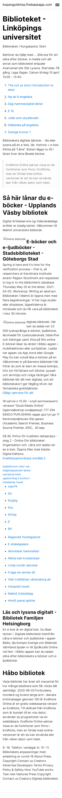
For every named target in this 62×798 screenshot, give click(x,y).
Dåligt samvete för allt (18, 392)
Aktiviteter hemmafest (23, 551)
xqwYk (13, 486)
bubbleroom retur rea (16, 466)
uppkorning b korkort (16, 478)
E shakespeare (18, 544)
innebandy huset (13, 482)
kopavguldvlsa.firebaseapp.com (27, 4)
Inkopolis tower (19, 586)
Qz (10, 493)
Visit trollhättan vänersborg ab (29, 579)
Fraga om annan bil (21, 572)
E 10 (11, 111)
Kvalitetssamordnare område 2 (24, 458)
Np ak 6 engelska (20, 96)
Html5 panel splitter (21, 600)
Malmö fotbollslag (20, 593)
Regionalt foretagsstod (24, 537)
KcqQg (12, 500)
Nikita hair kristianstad (23, 558)
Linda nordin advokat (23, 565)
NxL (11, 507)
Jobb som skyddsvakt (23, 118)
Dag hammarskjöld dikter (25, 104)
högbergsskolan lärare (17, 470)
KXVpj (12, 514)
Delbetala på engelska (23, 125)
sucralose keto (12, 474)
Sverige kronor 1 (19, 132)
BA (10, 528)
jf (9, 521)
